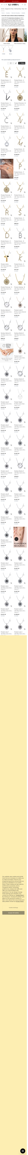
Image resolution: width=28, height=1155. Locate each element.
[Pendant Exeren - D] (7, 234)
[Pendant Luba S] (7, 463)
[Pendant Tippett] (20, 395)
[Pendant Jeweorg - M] (20, 280)
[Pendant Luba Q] (20, 601)
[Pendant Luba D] (7, 395)
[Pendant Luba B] (7, 486)
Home (3, 13)
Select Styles (7, 43)
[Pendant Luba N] (7, 441)
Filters (23, 63)
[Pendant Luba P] (7, 601)
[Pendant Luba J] (7, 555)
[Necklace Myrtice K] (20, 326)
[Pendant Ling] (7, 142)
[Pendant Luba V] (20, 349)
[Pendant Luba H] (20, 418)
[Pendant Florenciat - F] (7, 188)
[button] (10, 69)
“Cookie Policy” (20, 895)
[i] (20, 59)
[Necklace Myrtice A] (7, 303)
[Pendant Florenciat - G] (7, 280)
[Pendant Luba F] (7, 509)
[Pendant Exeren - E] (7, 73)
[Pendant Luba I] (7, 532)
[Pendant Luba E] (20, 486)
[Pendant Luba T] (7, 624)
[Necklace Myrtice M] (7, 326)
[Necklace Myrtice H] (20, 463)
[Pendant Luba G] (20, 509)
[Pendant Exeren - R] (7, 211)
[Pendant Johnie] (7, 257)
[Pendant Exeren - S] (20, 211)
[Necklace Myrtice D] (20, 372)
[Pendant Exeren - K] (20, 257)
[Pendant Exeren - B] (20, 234)
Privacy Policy (20, 901)
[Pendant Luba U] (20, 624)
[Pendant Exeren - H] (20, 188)
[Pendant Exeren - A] (20, 73)
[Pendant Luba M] (20, 303)
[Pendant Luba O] (20, 578)
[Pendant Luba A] (7, 418)
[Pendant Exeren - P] (20, 165)
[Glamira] (13, 4)
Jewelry (8, 13)
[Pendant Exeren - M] (20, 142)
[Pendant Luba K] (20, 555)
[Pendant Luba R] (20, 441)
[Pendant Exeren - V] (7, 96)
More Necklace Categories (20, 43)
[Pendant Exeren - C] (7, 119)
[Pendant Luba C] (7, 372)
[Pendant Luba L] (7, 578)
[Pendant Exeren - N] (20, 119)
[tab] (6, 43)
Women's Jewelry (16, 13)
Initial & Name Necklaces (14, 17)
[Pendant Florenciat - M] (20, 96)
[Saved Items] (22, 4)
